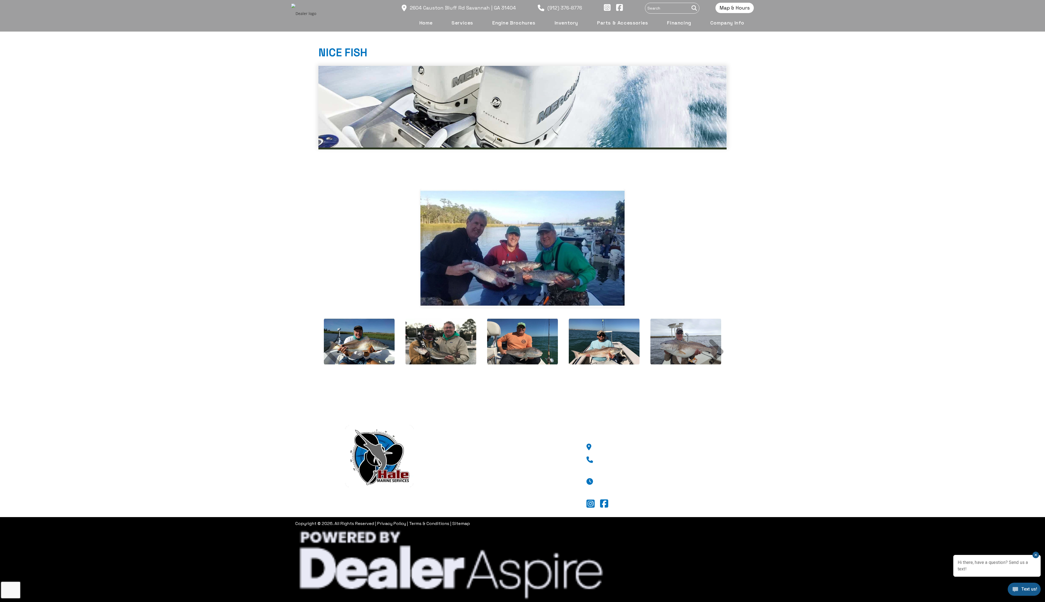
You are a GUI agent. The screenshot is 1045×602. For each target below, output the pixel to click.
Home (481, 447)
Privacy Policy (391, 523)
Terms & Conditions (429, 523)
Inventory (486, 473)
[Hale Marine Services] (379, 455)
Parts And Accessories (500, 491)
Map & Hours (735, 8)
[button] (323, 326)
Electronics (487, 482)
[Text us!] (1024, 590)
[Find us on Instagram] (604, 8)
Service (482, 455)
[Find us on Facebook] (617, 8)
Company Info (491, 499)
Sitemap (461, 523)
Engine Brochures (495, 464)
